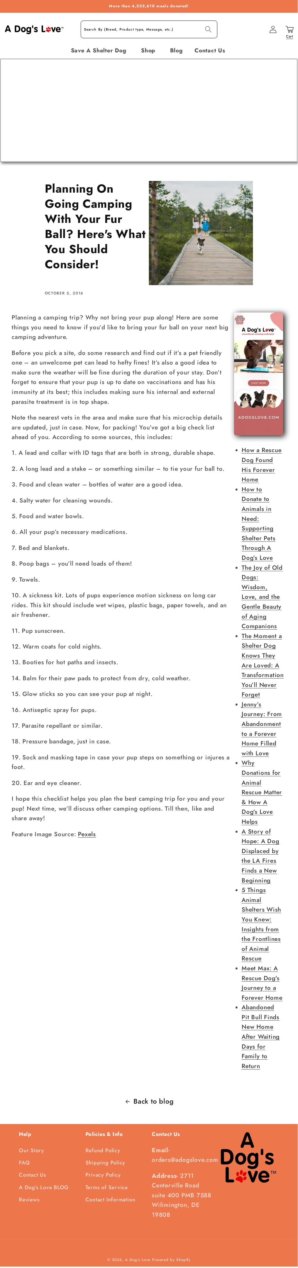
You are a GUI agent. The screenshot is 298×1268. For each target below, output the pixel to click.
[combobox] (149, 29)
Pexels (87, 834)
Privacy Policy (103, 1175)
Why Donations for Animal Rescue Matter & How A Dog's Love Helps (262, 792)
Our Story (31, 1150)
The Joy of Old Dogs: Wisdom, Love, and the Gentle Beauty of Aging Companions (262, 597)
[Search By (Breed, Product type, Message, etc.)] (208, 29)
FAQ (24, 1162)
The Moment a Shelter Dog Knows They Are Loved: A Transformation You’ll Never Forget (263, 665)
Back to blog (153, 1101)
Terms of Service (106, 1187)
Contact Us (32, 1175)
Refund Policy (102, 1150)
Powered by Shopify (171, 1259)
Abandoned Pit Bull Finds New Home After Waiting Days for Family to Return (261, 1036)
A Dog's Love (137, 1259)
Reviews (29, 1199)
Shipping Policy (105, 1162)
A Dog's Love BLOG (44, 1187)
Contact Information (110, 1199)
